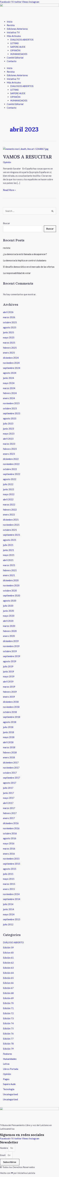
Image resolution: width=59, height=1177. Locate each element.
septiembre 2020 (11, 595)
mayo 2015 (8, 878)
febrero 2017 (10, 813)
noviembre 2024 (11, 362)
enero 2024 (9, 398)
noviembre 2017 (11, 767)
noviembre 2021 (11, 524)
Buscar (6, 223)
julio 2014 (8, 904)
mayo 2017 (8, 798)
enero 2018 (9, 757)
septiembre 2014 (11, 899)
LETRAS (14, 43)
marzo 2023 (9, 443)
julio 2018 (8, 727)
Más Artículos (14, 36)
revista (6, 247)
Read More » (9, 189)
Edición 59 (8, 947)
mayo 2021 (8, 555)
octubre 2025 (10, 322)
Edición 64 (8, 972)
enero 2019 (9, 696)
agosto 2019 (9, 661)
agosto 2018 (9, 722)
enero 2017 (9, 818)
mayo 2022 (8, 494)
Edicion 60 (8, 952)
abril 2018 (8, 742)
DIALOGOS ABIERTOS (21, 39)
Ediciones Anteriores (17, 28)
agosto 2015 (9, 868)
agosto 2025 (9, 327)
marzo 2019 (9, 686)
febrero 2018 (10, 752)
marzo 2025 (9, 342)
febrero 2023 (10, 449)
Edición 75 (8, 1028)
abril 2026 (8, 312)
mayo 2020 (8, 615)
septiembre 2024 (11, 368)
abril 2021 (8, 560)
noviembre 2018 (11, 707)
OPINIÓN (15, 50)
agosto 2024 (9, 372)
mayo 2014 (8, 914)
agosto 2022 (9, 479)
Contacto (11, 61)
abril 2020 (8, 620)
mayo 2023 (8, 433)
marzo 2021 (9, 565)
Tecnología (8, 1089)
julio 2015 (8, 874)
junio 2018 (8, 732)
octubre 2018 (10, 712)
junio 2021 (8, 550)
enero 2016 (9, 853)
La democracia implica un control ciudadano (24, 260)
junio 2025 (8, 332)
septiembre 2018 (11, 717)
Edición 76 (8, 1033)
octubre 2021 (10, 529)
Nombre (4, 1148)
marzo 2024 (9, 388)
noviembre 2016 (11, 828)
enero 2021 (9, 575)
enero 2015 (9, 889)
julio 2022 (8, 484)
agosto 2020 (9, 600)
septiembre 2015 (11, 863)
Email (3, 1155)
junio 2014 (8, 909)
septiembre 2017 (11, 777)
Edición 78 (8, 1043)
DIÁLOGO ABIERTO (13, 942)
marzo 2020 (9, 626)
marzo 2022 (9, 504)
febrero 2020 (10, 631)
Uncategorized (10, 1099)
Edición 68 (8, 993)
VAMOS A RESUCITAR (27, 157)
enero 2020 (9, 636)
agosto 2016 (9, 838)
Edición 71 (8, 1008)
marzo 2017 (9, 808)
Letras (6, 1063)
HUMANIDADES (18, 54)
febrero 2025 (10, 347)
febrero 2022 (10, 509)
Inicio (9, 21)
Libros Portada (10, 1069)
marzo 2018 (9, 747)
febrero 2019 (10, 691)
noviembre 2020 (11, 585)
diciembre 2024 (11, 357)
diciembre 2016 (11, 823)
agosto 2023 (9, 418)
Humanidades (9, 1059)
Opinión (7, 162)
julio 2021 (8, 545)
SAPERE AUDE (17, 46)
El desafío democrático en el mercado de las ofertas (28, 266)
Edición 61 (8, 957)
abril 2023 (8, 438)
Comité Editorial (15, 57)
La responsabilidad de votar (17, 273)
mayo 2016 (8, 843)
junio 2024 (8, 378)
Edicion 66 (8, 983)
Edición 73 (8, 1018)
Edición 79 (8, 1048)
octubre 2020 (10, 590)
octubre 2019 (10, 651)
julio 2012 (8, 924)
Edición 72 (8, 1013)
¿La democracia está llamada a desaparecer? (25, 254)
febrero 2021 (10, 570)
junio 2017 (8, 793)
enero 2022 (9, 514)
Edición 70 (8, 1003)
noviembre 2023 (11, 403)
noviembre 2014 (11, 894)
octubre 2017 (10, 772)
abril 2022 (8, 499)
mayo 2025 (8, 337)
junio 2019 (8, 671)
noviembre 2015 (11, 858)
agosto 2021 (9, 540)
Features (7, 1053)
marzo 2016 (9, 848)
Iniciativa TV (13, 32)
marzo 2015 (9, 884)
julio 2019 (8, 666)
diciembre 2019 (11, 641)
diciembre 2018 (11, 701)
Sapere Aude (9, 1084)
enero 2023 (9, 453)
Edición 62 (8, 962)
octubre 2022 (10, 469)
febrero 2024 (10, 393)
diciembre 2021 (11, 519)
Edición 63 (8, 967)
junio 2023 (8, 428)
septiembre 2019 (11, 656)
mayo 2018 (8, 737)
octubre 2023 (10, 408)
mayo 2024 (8, 383)
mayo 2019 (8, 676)
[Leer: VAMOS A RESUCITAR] (25, 148)
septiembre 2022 (11, 474)
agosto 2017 (9, 782)
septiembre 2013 (11, 919)
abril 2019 (8, 681)
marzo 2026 (9, 317)
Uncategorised (10, 1094)
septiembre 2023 (11, 413)
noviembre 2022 (11, 464)
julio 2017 (8, 787)
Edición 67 (8, 988)
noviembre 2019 (11, 646)
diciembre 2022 (11, 459)
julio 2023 (8, 423)
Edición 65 (8, 978)
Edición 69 (8, 998)
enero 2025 (9, 352)
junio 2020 (8, 610)
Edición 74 (8, 1023)
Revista (11, 25)
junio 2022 (8, 489)
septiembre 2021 (11, 534)
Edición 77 (8, 1038)
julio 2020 (8, 605)
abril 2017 (8, 803)
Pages (6, 1079)
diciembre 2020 (11, 580)
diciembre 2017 (11, 762)
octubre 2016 (10, 833)
